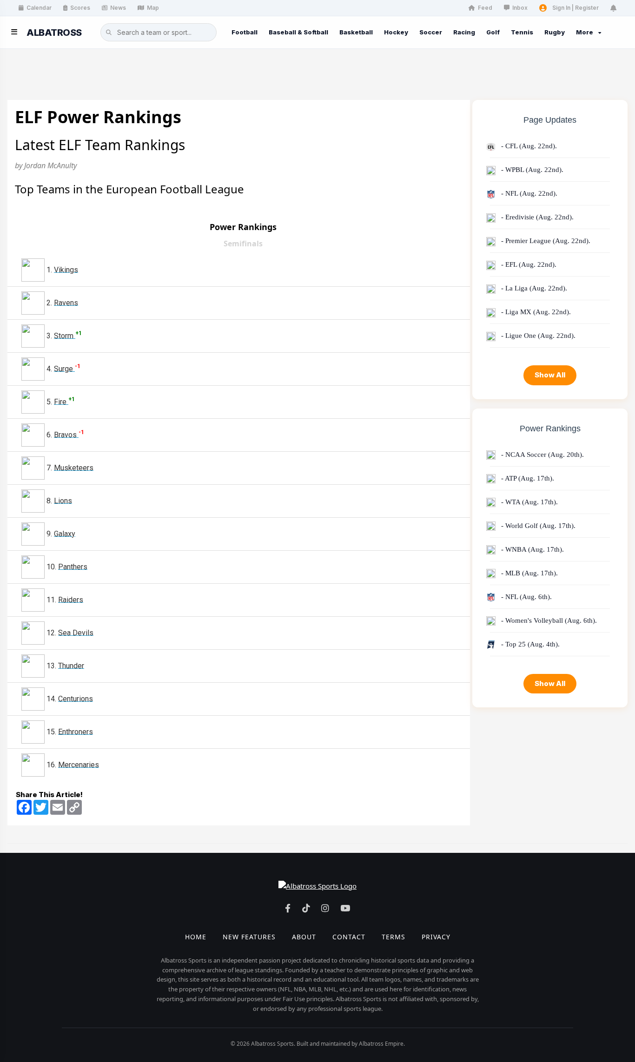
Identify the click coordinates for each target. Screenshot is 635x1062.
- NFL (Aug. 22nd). (528, 193)
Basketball (356, 32)
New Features (249, 936)
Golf (493, 32)
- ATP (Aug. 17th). (526, 478)
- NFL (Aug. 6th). (525, 596)
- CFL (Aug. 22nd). (528, 146)
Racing (464, 32)
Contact (348, 936)
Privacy (436, 936)
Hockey (396, 32)
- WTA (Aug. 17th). (528, 502)
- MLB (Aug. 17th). (528, 573)
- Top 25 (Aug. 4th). (529, 644)
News (118, 7)
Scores (80, 7)
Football (245, 32)
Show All (550, 374)
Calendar (39, 7)
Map (153, 7)
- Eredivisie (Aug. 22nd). (536, 217)
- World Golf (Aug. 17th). (537, 525)
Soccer (430, 32)
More (584, 32)
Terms (393, 936)
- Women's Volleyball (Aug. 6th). (548, 620)
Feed (485, 7)
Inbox (520, 7)
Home (195, 936)
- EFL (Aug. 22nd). (527, 264)
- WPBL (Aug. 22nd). (531, 169)
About (304, 936)
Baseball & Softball (298, 32)
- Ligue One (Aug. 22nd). (537, 335)
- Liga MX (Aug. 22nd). (535, 312)
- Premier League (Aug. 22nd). (544, 240)
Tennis (522, 32)
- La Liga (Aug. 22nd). (533, 288)
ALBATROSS (54, 32)
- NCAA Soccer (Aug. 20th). (541, 454)
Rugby (554, 32)
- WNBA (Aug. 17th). (531, 549)
